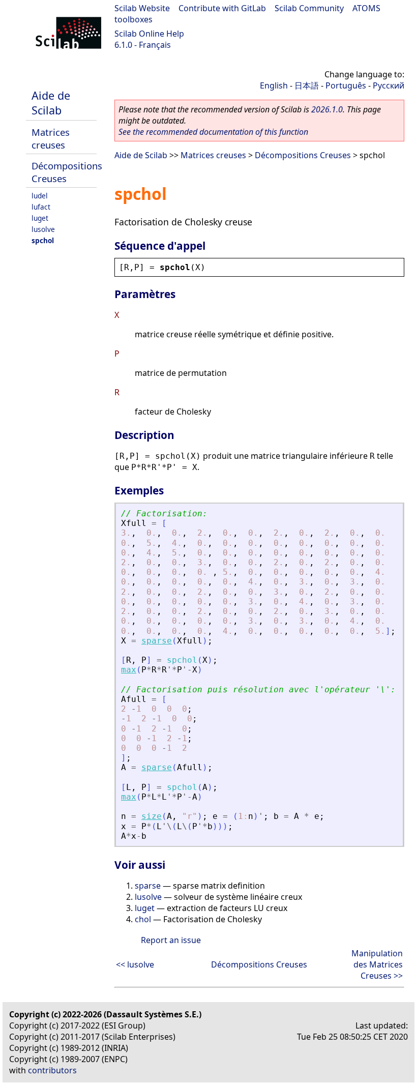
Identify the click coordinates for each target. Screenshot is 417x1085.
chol (143, 919)
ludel (40, 195)
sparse (156, 641)
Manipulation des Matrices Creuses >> (377, 964)
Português (345, 85)
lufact (41, 207)
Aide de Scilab (51, 103)
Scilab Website (142, 8)
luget (40, 218)
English (274, 85)
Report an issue (171, 940)
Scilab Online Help (149, 33)
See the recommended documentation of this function (213, 131)
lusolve (43, 229)
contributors (52, 1070)
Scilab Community (309, 8)
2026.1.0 (327, 109)
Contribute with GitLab (222, 8)
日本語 (306, 85)
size (151, 816)
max (128, 670)
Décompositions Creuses (303, 155)
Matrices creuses (51, 138)
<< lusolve (135, 964)
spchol (43, 240)
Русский (388, 85)
